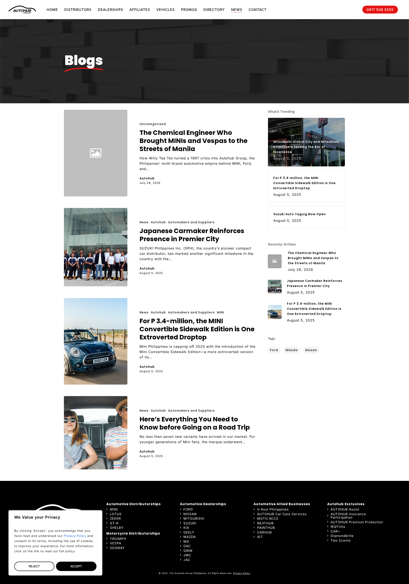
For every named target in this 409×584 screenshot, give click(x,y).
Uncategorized (153, 124)
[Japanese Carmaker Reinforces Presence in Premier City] (95, 247)
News (144, 222)
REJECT (34, 566)
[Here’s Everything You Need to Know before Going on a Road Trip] (95, 432)
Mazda (292, 350)
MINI (220, 312)
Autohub (147, 178)
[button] (114, 509)
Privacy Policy (75, 536)
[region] (55, 542)
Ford (274, 350)
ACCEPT (76, 566)
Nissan (311, 350)
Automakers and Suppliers (191, 222)
